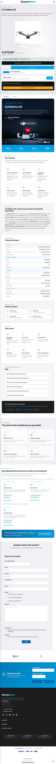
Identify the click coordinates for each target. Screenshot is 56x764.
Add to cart (33, 67)
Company (4, 720)
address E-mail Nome (37, 673)
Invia (26, 642)
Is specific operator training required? (15, 395)
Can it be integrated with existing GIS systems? (17, 391)
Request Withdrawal (28, 758)
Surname (7, 573)
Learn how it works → (8, 500)
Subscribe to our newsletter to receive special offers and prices (23, 636)
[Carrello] (53, 2)
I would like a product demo (14, 601)
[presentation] (52, 656)
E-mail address (8, 580)
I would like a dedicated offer (15, 597)
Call (50, 78)
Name (6, 567)
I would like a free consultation (15, 594)
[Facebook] (3, 714)
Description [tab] (6, 96)
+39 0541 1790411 (8, 709)
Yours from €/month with (28, 63)
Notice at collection (28, 762)
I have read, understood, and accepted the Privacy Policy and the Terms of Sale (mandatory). (27, 630)
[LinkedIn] (9, 714)
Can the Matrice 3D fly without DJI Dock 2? (16, 373)
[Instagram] (13, 714)
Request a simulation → (8, 525)
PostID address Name (10, 561)
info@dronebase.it (8, 711)
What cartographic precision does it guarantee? (17, 378)
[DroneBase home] (28, 2)
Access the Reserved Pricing (28, 87)
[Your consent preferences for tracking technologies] (53, 761)
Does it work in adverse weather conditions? (16, 382)
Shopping (4, 724)
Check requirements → (35, 500)
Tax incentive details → (45, 533)
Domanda (7, 604)
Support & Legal (7, 728)
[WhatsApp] (6, 714)
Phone (6, 586)
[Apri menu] (2, 2)
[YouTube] (16, 714)
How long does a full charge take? (14, 386)
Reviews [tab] (14, 96)
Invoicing (3, 54)
